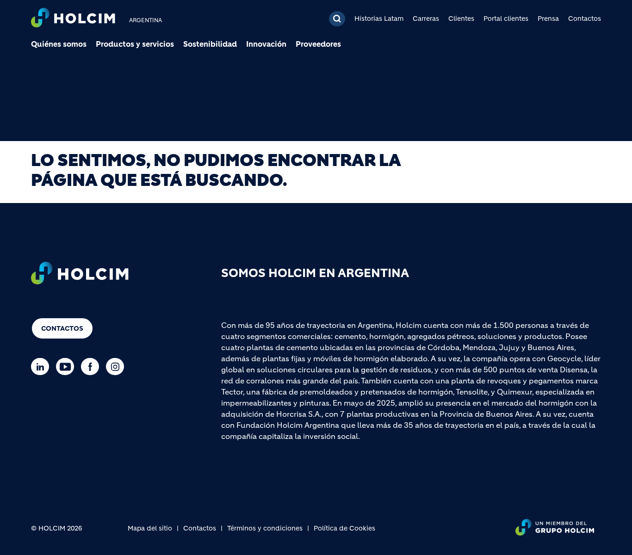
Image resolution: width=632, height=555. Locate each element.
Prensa (548, 18)
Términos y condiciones (265, 528)
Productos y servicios (135, 44)
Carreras (426, 18)
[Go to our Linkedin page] (42, 366)
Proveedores (318, 44)
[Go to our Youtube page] (67, 366)
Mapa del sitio (150, 528)
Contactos (584, 18)
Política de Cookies (344, 528)
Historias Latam (378, 18)
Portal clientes (505, 18)
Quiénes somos (59, 44)
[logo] (73, 19)
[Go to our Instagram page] (117, 366)
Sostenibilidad (210, 44)
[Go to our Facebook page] (92, 366)
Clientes (461, 18)
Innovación (266, 44)
